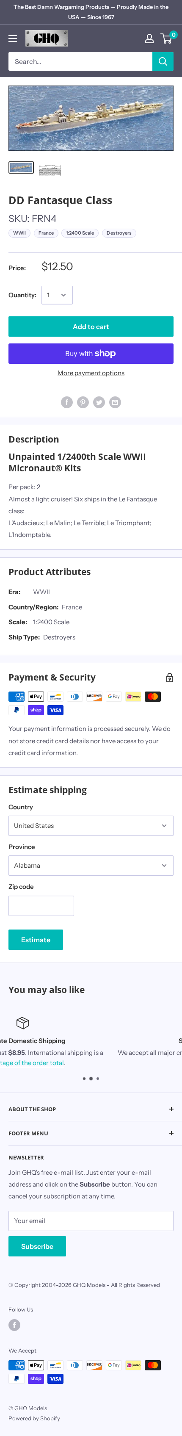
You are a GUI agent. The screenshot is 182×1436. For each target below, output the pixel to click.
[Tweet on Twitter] (99, 402)
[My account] (149, 38)
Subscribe (37, 1246)
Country (20, 807)
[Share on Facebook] (67, 402)
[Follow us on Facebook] (14, 1325)
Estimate (35, 939)
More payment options (91, 373)
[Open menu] (12, 38)
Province (21, 847)
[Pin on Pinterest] (83, 402)
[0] (166, 38)
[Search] (163, 61)
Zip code (21, 887)
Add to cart (91, 326)
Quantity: (22, 295)
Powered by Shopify (34, 1418)
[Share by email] (115, 402)
